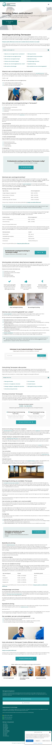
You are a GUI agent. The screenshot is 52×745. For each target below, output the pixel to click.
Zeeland (5, 734)
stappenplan (22, 114)
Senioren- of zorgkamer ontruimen (12, 383)
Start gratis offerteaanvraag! (25, 422)
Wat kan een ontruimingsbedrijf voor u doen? (15, 63)
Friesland (6, 726)
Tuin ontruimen (31, 381)
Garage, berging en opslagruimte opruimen (14, 386)
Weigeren (38, 740)
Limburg (5, 729)
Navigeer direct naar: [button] (7, 377)
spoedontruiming (24, 606)
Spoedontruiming (32, 63)
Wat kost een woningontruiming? (12, 58)
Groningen (6, 728)
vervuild (39, 445)
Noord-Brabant (6, 730)
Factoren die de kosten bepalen (12, 61)
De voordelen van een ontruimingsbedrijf (37, 66)
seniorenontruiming (8, 430)
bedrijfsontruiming (11, 544)
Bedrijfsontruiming (32, 58)
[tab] (26, 50)
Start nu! (39, 252)
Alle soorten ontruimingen (11, 66)
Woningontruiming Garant (16, 743)
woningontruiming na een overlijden (11, 482)
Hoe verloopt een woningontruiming (13, 56)
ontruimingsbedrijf (8, 313)
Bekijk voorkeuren (46, 740)
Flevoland (6, 725)
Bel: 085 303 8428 (10, 22)
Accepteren (29, 740)
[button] (49, 732)
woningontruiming (40, 73)
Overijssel (6, 732)
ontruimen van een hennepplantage (14, 594)
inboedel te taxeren (31, 460)
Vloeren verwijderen (8, 332)
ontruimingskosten (27, 183)
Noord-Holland (6, 731)
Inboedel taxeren (31, 383)
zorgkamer (37, 430)
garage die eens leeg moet (12, 438)
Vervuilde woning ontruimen (11, 388)
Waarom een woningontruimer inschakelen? (15, 53)
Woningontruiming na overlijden (35, 56)
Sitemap (23, 743)
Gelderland (6, 727)
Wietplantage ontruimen (33, 61)
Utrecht (5, 733)
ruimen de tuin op (45, 454)
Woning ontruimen (32, 53)
